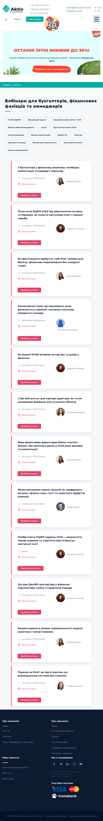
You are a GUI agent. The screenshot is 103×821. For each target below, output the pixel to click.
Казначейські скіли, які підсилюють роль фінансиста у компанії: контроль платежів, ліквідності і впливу (46, 310)
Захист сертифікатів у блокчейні (18, 742)
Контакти (7, 736)
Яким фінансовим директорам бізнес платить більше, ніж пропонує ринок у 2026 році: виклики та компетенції (50, 446)
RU (99, 11)
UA (99, 8)
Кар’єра (78, 135)
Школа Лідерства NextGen (16, 767)
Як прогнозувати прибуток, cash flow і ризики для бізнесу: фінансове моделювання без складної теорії (50, 262)
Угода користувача (57, 816)
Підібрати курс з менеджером (51, 69)
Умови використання (60, 776)
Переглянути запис (31, 568)
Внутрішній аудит (37, 120)
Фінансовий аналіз (40, 135)
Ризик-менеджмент (18, 150)
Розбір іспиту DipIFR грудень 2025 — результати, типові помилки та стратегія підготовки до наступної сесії (50, 541)
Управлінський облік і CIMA (67, 120)
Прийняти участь (29, 195)
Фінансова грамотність (45, 142)
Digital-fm (62, 135)
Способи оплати (59, 742)
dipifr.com (7, 773)
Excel (44, 127)
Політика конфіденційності (61, 774)
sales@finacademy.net (78, 7)
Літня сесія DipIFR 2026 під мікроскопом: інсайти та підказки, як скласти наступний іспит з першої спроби (50, 215)
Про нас (6, 731)
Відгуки (55, 736)
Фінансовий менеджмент (21, 127)
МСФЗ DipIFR (14, 120)
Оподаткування (16, 135)
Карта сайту (8, 779)
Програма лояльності (62, 753)
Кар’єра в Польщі (17, 142)
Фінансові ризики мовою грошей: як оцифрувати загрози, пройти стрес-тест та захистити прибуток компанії (51, 493)
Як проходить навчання (63, 731)
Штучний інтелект (73, 142)
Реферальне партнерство (64, 748)
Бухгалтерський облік (65, 127)
